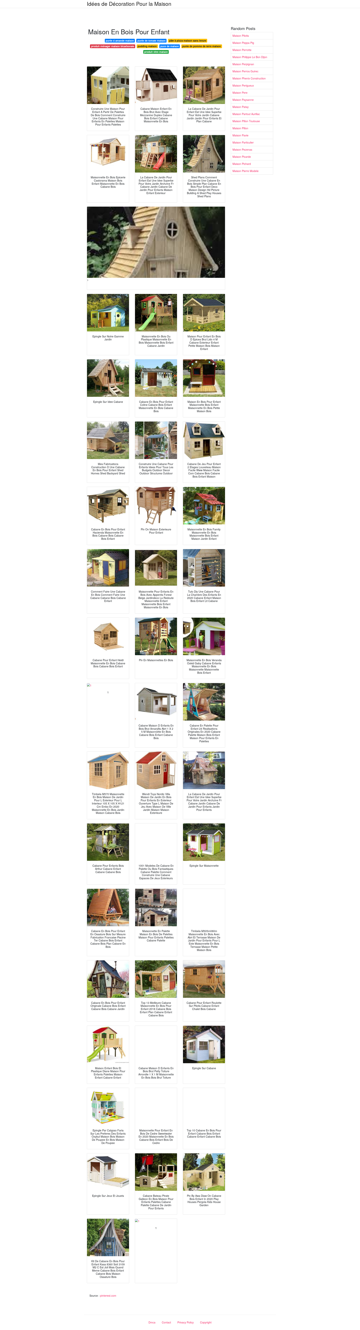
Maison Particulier (243, 142)
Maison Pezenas (242, 149)
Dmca (151, 1322)
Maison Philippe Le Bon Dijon (249, 57)
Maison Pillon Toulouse (246, 121)
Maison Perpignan (243, 64)
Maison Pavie (240, 135)
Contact (166, 1322)
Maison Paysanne (243, 100)
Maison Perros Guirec (245, 71)
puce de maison (169, 46)
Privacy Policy (185, 1322)
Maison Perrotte (241, 50)
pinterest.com (108, 1295)
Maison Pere (240, 92)
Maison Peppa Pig (243, 43)
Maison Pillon (240, 128)
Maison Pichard (241, 164)
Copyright (206, 1322)
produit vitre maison (156, 52)
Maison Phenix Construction (249, 78)
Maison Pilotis (240, 35)
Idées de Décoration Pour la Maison (129, 3)
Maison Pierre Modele (245, 171)
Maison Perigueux (243, 85)
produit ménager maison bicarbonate (112, 46)
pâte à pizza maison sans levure (187, 40)
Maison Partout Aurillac (246, 114)
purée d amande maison (120, 40)
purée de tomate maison (151, 40)
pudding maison (147, 46)
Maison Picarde (241, 156)
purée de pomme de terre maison (201, 46)
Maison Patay (240, 107)
